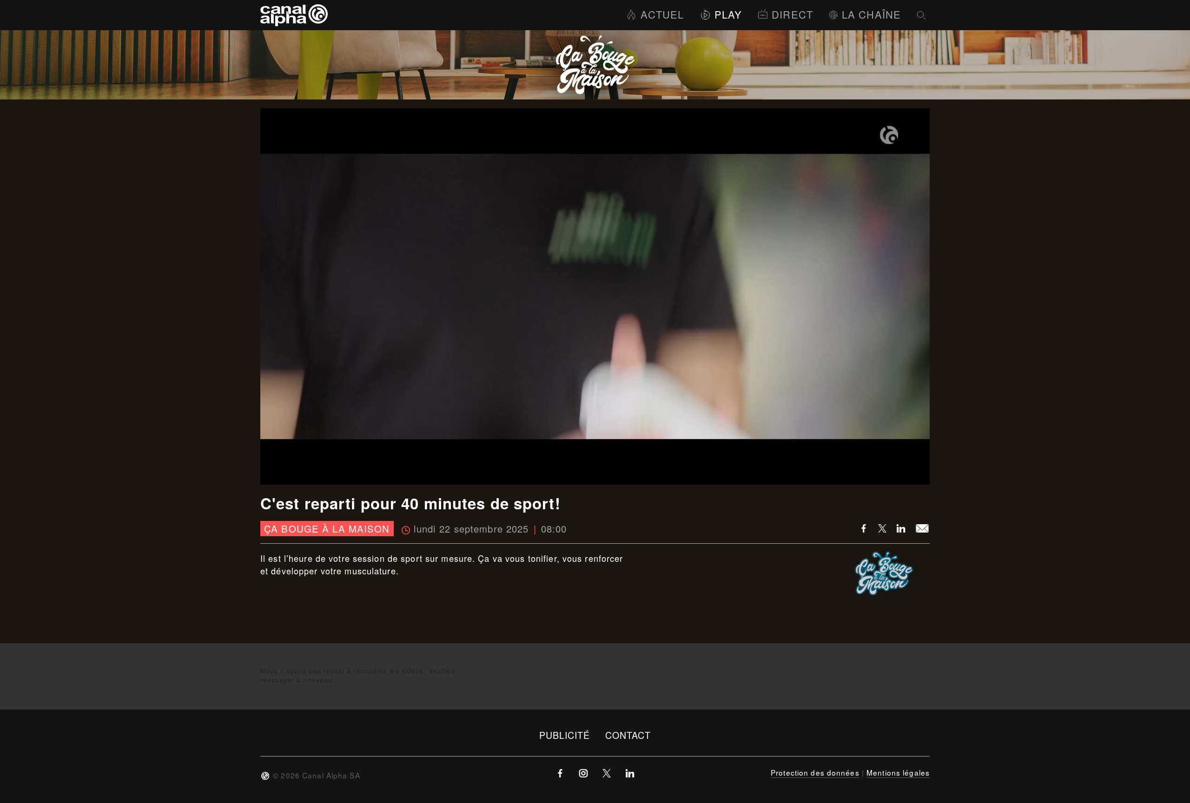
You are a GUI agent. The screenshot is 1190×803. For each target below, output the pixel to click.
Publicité (564, 735)
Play (728, 14)
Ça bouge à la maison (327, 528)
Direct (792, 14)
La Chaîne (871, 14)
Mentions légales (898, 772)
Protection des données (815, 772)
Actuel (662, 14)
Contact (628, 735)
